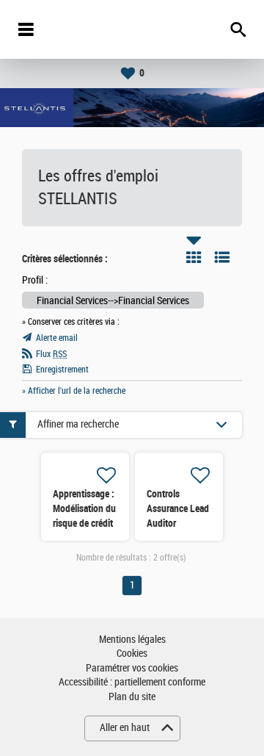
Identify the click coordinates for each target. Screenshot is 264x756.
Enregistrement (62, 369)
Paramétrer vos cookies (132, 668)
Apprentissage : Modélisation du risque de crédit (84, 508)
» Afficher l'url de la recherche (73, 391)
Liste (222, 257)
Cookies (132, 653)
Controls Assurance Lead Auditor (178, 508)
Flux (51, 354)
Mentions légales (132, 639)
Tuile (193, 257)
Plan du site (132, 697)
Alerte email (57, 338)
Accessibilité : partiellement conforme (132, 682)
